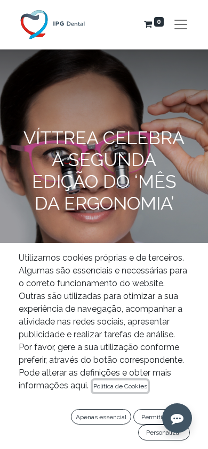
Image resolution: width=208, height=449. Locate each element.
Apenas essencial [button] (101, 417)
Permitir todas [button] (161, 417)
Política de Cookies (120, 386)
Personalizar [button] (163, 432)
